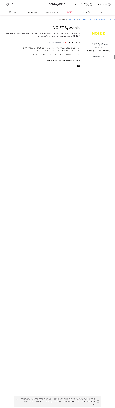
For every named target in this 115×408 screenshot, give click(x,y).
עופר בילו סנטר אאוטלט (97, 19)
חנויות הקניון (83, 19)
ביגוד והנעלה (72, 19)
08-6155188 (103, 51)
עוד (94, 404)
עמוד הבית (111, 19)
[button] (78, 66)
